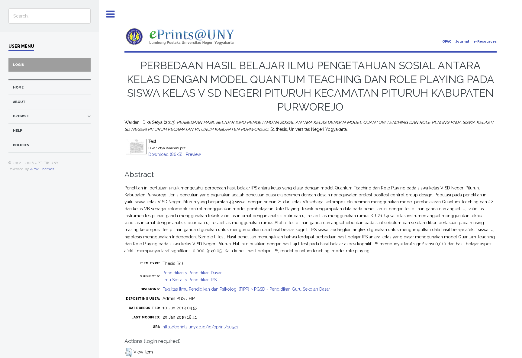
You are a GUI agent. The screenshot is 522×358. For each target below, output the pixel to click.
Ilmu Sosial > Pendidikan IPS (190, 279)
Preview (193, 154)
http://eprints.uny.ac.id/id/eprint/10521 (200, 326)
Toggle (110, 14)
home (18, 87)
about (19, 102)
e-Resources (485, 42)
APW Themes (42, 169)
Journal (462, 42)
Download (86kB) (165, 154)
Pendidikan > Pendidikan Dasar (192, 272)
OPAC (446, 42)
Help (17, 131)
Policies (21, 145)
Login (18, 65)
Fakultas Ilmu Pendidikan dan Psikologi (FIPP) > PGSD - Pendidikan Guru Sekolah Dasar (246, 289)
